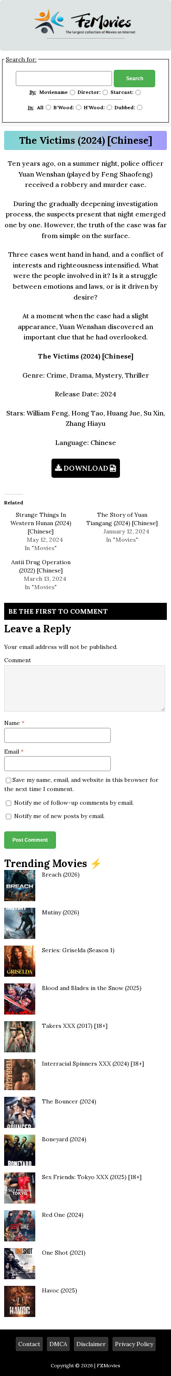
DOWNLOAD (86, 468)
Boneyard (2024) (64, 1139)
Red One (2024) (62, 1215)
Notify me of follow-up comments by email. (74, 802)
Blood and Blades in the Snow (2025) (92, 988)
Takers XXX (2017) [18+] (74, 1026)
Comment (17, 660)
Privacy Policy (134, 1344)
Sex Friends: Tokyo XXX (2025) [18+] (92, 1177)
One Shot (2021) (64, 1252)
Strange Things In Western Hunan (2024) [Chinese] (40, 523)
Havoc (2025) (59, 1290)
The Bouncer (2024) (69, 1101)
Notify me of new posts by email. (59, 816)
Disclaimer (91, 1344)
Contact (29, 1344)
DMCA (58, 1344)
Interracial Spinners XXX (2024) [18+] (93, 1063)
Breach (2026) (61, 874)
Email (12, 751)
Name (13, 723)
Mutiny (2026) (60, 912)
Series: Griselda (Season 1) (78, 950)
